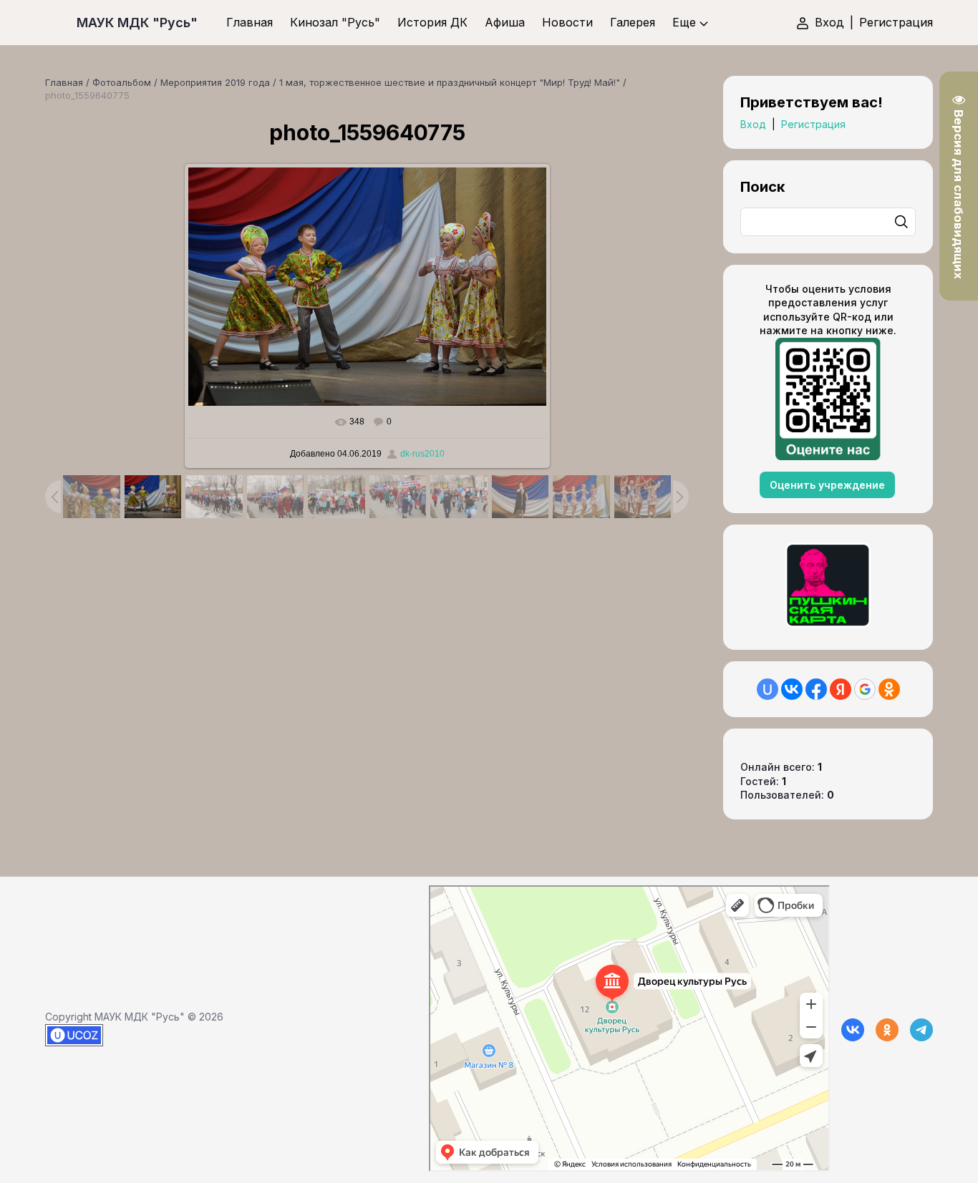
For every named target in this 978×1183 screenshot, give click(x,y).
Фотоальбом (121, 82)
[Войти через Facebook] (816, 689)
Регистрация (896, 22)
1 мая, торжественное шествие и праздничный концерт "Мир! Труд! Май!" (449, 82)
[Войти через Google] (865, 689)
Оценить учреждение (827, 485)
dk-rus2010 (422, 454)
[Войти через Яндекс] (840, 689)
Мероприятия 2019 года (215, 82)
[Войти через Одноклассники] (889, 689)
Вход (829, 22)
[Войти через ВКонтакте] (792, 689)
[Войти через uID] (767, 689)
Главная (64, 82)
